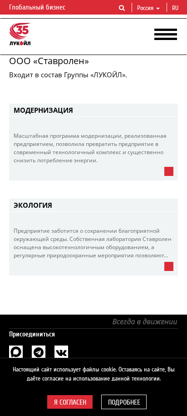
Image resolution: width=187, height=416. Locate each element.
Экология (33, 205)
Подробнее (124, 402)
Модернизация (43, 110)
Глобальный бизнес (38, 7)
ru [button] (176, 8)
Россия (145, 8)
